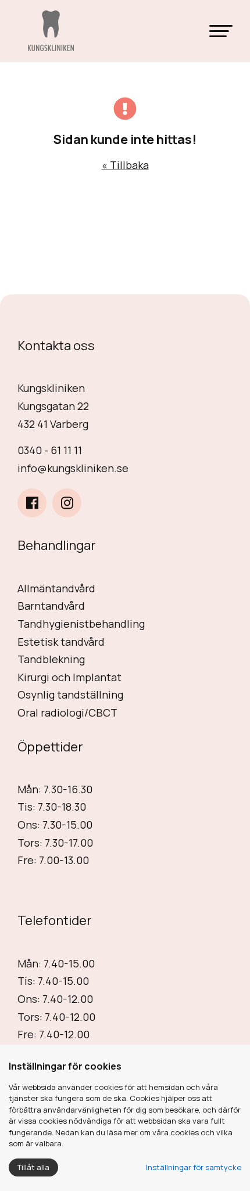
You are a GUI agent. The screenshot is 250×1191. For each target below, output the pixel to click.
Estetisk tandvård (61, 642)
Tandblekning (51, 659)
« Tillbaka (125, 165)
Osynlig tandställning (70, 694)
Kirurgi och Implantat (69, 677)
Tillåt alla (33, 1167)
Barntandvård (51, 606)
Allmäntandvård (56, 588)
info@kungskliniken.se (72, 468)
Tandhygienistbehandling (81, 624)
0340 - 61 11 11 (49, 450)
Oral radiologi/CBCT (67, 712)
